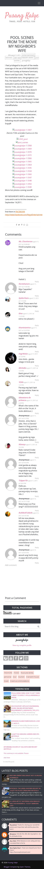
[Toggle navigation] (39, 3)
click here (7, 758)
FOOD (16, 673)
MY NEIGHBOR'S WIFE (24, 57)
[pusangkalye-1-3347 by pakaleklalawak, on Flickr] (22, 177)
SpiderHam (23, 298)
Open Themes (25, 867)
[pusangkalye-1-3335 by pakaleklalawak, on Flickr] (22, 168)
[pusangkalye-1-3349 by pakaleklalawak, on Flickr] (22, 187)
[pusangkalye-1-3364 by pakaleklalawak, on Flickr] (22, 164)
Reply (37, 282)
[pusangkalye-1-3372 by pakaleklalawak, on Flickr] (22, 155)
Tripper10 (23, 480)
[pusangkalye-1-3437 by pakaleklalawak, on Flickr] (22, 130)
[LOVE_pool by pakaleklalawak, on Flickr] (22, 139)
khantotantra (24, 327)
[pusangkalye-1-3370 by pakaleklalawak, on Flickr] (22, 152)
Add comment (11, 565)
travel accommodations (19, 681)
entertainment (28, 55)
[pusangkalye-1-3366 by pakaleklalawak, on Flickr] (22, 158)
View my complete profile (22, 645)
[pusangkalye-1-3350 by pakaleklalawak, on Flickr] (22, 184)
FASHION (8, 673)
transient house (32, 677)
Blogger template (10, 867)
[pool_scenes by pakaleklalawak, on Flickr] (22, 142)
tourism (21, 677)
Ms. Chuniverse (25, 241)
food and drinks (27, 673)
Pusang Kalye (22, 16)
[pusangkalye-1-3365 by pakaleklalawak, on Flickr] (22, 161)
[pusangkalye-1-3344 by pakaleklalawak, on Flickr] (22, 171)
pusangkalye (22, 640)
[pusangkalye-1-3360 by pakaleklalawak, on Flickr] (22, 174)
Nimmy (22, 444)
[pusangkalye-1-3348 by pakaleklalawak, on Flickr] (22, 180)
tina (20, 313)
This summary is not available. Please (16, 753)
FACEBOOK (20, 211)
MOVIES (9, 57)
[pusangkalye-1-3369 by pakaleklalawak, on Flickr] (22, 148)
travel (6, 681)
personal (7, 677)
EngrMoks (23, 354)
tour (14, 677)
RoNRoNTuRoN (25, 513)
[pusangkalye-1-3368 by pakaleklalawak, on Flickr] (22, 145)
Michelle (22, 368)
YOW (21, 382)
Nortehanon (24, 284)
